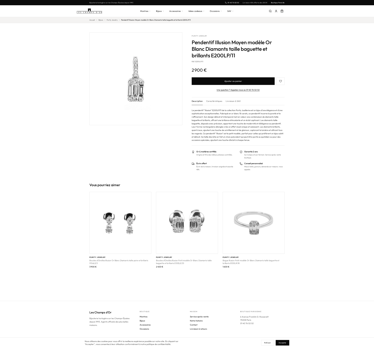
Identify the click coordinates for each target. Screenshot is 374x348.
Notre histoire (196, 320)
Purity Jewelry (112, 20)
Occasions (215, 11)
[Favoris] (280, 81)
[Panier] (282, 11)
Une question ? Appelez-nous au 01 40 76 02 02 (238, 90)
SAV (229, 11)
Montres (144, 11)
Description (197, 101)
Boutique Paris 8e (278, 3)
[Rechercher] (270, 11)
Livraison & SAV (233, 101)
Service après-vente (199, 316)
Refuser (267, 343)
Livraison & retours (198, 329)
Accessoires (175, 11)
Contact (193, 324)
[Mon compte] (276, 11)
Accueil (92, 20)
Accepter (282, 343)
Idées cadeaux (195, 11)
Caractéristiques (214, 101)
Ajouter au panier (233, 81)
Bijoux (159, 11)
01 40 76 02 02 (233, 3)
